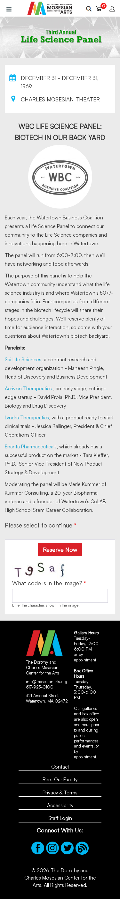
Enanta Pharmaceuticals (31, 446)
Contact (60, 766)
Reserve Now (60, 549)
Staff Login (60, 818)
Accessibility (60, 805)
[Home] (49, 8)
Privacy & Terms (60, 792)
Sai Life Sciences (23, 359)
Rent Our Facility (60, 779)
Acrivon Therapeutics (28, 388)
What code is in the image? (47, 582)
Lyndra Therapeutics (27, 417)
